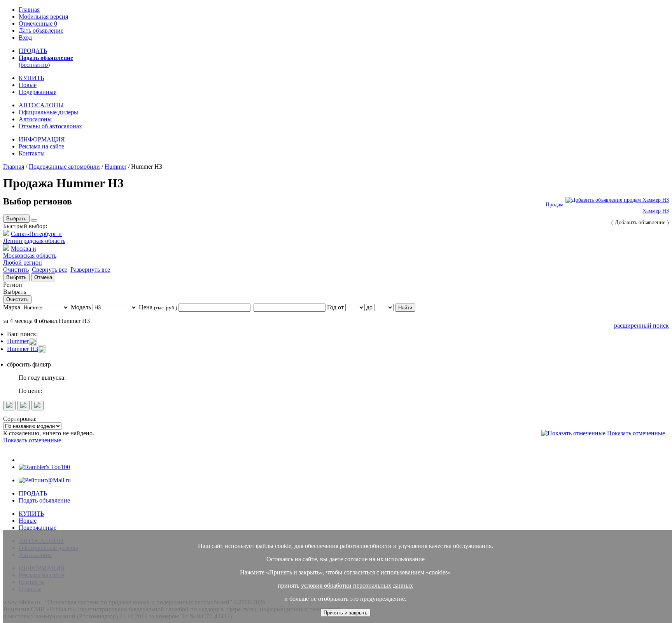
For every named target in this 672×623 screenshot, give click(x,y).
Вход (25, 37)
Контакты (32, 153)
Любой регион (22, 262)
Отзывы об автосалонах (50, 126)
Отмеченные (38, 23)
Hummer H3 (22, 349)
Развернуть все (90, 269)
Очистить (16, 269)
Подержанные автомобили (64, 166)
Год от (336, 307)
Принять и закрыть (346, 613)
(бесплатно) (46, 61)
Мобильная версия (43, 16)
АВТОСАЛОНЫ (41, 105)
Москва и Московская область (29, 252)
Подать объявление (44, 500)
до (369, 307)
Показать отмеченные (636, 433)
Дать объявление (41, 30)
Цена (158, 307)
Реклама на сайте (41, 146)
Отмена (43, 277)
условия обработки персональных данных (357, 585)
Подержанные (37, 92)
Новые (28, 85)
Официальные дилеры (48, 112)
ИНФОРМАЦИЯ (42, 139)
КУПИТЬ (31, 78)
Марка (11, 307)
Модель (81, 307)
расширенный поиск (641, 325)
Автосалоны (35, 119)
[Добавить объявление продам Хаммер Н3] (617, 200)
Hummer (115, 166)
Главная (29, 9)
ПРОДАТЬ (33, 50)
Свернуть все (49, 269)
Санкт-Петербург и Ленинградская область (34, 237)
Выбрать (16, 219)
